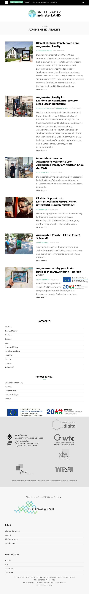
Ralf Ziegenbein (42, 279)
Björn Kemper (41, 209)
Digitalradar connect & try (14, 383)
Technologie (9, 367)
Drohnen (8, 339)
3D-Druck (8, 327)
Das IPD (8, 535)
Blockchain (9, 335)
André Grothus (42, 243)
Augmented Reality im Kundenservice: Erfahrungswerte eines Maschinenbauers (57, 100)
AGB (6, 564)
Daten (7, 343)
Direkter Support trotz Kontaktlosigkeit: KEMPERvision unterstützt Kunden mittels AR (56, 201)
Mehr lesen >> (41, 90)
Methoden (8, 355)
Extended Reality (11, 331)
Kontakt (8, 560)
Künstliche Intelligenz (12, 351)
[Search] (83, 3)
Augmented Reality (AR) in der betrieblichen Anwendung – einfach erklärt (58, 272)
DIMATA (49, 585)
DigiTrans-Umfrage (11, 539)
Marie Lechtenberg (43, 51)
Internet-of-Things (11, 347)
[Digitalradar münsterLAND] (44, 13)
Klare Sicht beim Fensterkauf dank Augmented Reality (41, 2)
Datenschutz (9, 568)
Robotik (8, 359)
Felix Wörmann (42, 172)
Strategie (8, 363)
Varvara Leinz (61, 108)
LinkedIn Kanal (10, 543)
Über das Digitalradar (12, 531)
